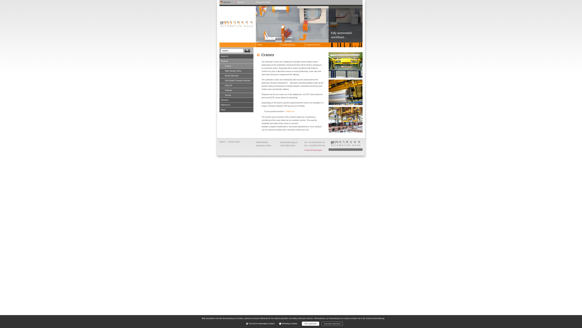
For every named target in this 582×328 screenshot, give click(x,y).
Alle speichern (310, 324)
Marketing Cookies (289, 324)
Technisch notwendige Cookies (262, 324)
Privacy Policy (234, 142)
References (225, 105)
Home (259, 45)
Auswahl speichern (332, 324)
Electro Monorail (231, 76)
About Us (224, 56)
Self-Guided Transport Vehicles (238, 81)
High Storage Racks (233, 71)
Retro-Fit (228, 85)
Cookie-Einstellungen (313, 150)
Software (228, 90)
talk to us (290, 111)
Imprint (222, 142)
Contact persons (288, 45)
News (223, 110)
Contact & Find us (313, 45)
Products (260, 2)
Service (228, 95)
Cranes (267, 2)
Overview (224, 100)
